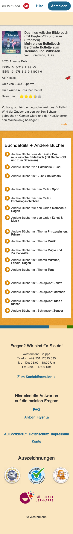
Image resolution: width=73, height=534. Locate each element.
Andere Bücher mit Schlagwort (36, 283)
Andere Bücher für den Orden (35, 189)
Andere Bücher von (35, 167)
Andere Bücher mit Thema (39, 232)
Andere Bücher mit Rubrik (36, 176)
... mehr (63, 124)
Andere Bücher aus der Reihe (38, 154)
